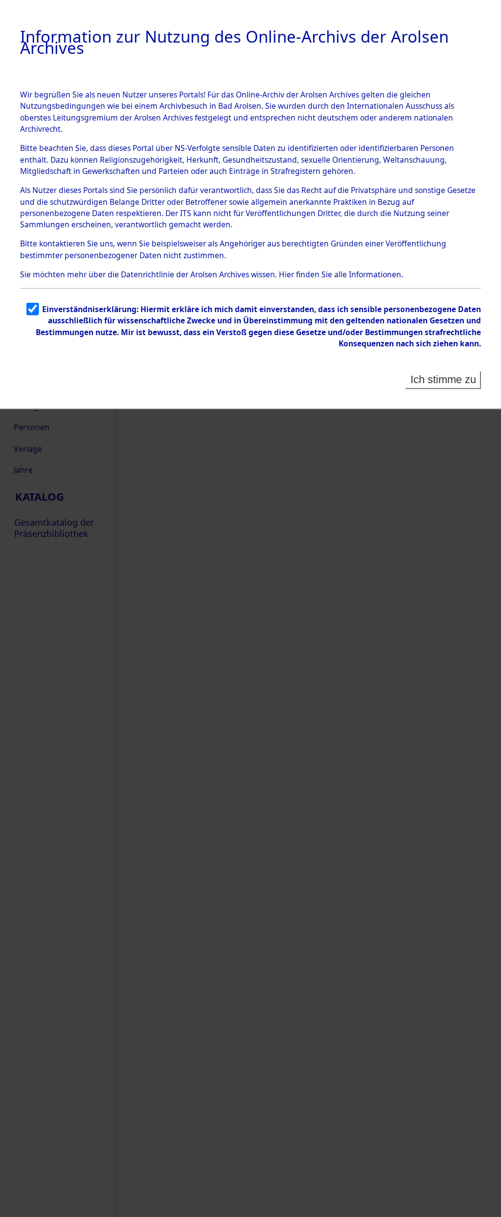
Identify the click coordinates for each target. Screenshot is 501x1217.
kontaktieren (62, 243)
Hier (286, 274)
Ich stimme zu (443, 379)
